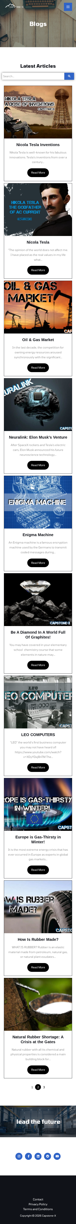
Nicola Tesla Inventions (38, 145)
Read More (38, 172)
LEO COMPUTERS (38, 735)
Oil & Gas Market (38, 340)
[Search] (69, 76)
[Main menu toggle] (68, 7)
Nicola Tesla (38, 242)
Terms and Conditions (38, 1209)
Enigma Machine (38, 535)
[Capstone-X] (13, 7)
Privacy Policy (38, 1204)
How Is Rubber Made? (38, 939)
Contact (38, 1199)
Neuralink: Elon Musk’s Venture (38, 437)
